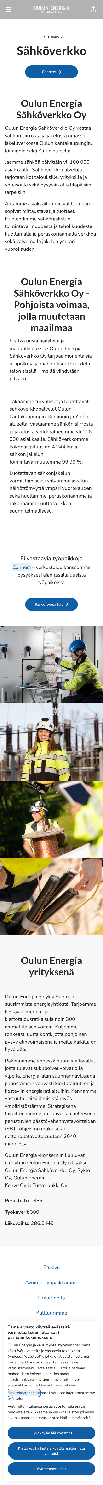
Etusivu (51, 1267)
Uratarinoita (51, 1297)
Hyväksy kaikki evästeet (51, 1433)
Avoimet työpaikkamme (51, 1282)
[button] (93, 9)
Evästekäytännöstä (24, 1393)
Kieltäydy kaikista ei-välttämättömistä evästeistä (51, 1451)
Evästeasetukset (51, 1469)
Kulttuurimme (51, 1313)
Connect (21, 567)
